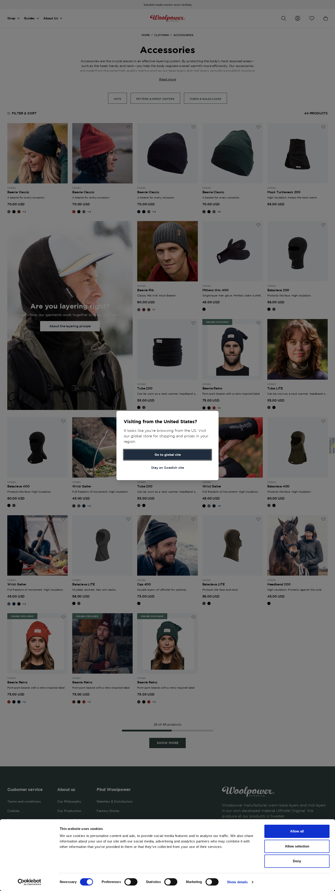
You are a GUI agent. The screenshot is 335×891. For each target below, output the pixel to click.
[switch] (130, 882)
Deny (297, 861)
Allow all (297, 831)
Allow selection (297, 846)
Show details (237, 882)
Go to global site (168, 454)
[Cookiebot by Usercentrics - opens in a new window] (29, 882)
